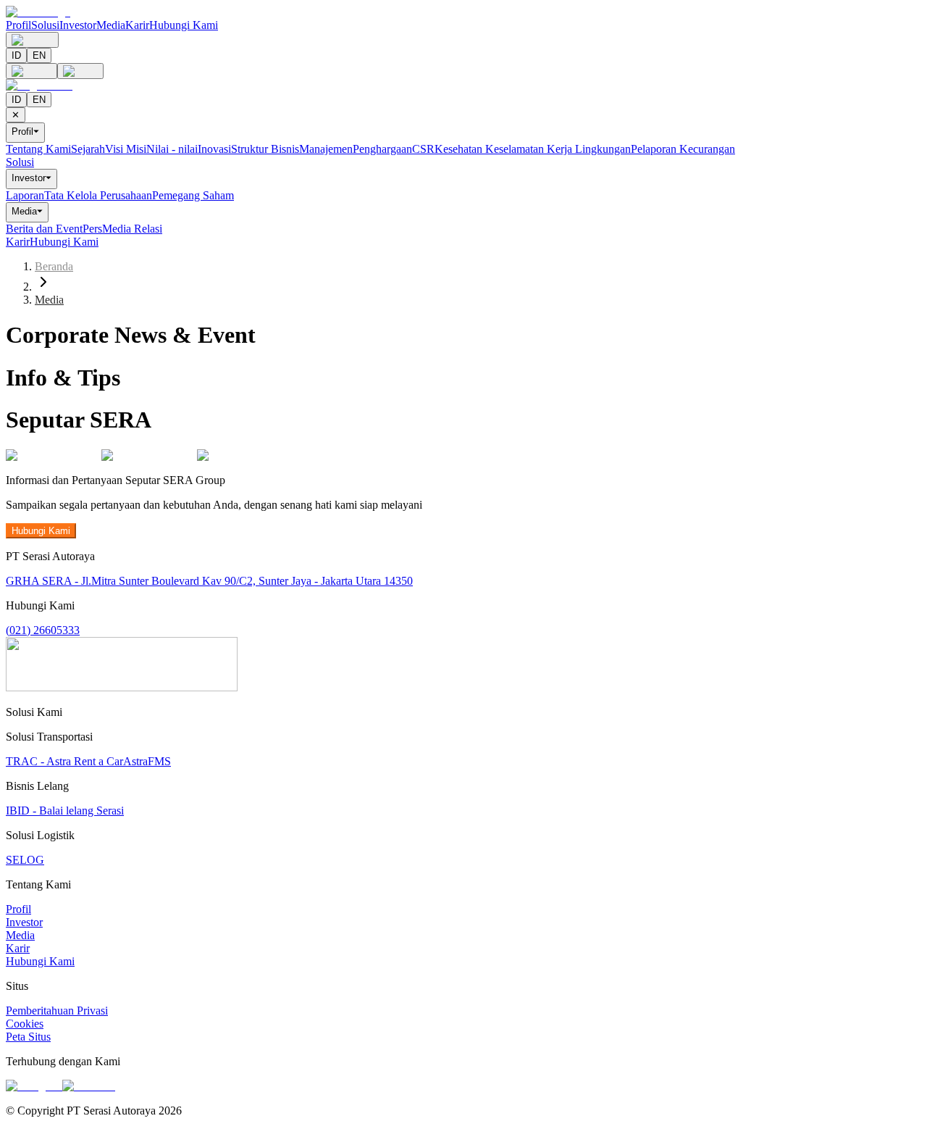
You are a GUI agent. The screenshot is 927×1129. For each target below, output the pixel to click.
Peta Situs (28, 1036)
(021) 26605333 (43, 630)
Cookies (24, 1023)
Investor (77, 25)
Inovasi (214, 149)
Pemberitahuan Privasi (57, 1010)
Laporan (25, 195)
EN (39, 55)
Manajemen (326, 149)
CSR (423, 149)
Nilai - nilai (172, 149)
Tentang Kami (38, 149)
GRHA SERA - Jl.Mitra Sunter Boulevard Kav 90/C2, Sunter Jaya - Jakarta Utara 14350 (209, 581)
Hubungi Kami (183, 25)
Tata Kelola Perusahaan (98, 195)
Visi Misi (125, 149)
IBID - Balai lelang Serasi (65, 810)
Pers (92, 228)
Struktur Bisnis (265, 149)
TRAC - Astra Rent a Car (64, 761)
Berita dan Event (44, 228)
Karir (137, 25)
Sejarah (88, 149)
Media (110, 25)
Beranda (54, 266)
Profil (18, 25)
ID (16, 55)
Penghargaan (382, 149)
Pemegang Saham (193, 195)
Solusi (45, 25)
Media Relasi (132, 228)
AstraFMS (147, 761)
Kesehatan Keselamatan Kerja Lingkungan (533, 149)
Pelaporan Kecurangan (683, 149)
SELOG (25, 860)
